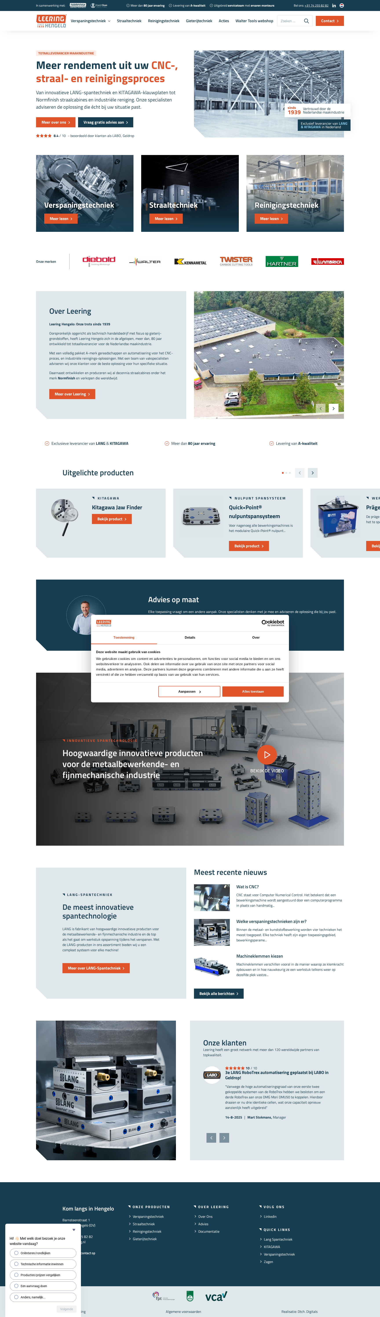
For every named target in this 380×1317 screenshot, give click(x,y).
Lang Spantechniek (278, 1239)
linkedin (270, 1216)
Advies (203, 1224)
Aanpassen (186, 691)
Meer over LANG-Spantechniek (94, 968)
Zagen (268, 1261)
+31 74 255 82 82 (317, 5)
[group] (99, 261)
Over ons (205, 1216)
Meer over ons (54, 122)
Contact (328, 21)
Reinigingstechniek (163, 20)
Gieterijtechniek (199, 20)
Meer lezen (59, 219)
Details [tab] (190, 638)
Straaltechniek (129, 20)
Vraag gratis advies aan (104, 122)
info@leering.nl (74, 1242)
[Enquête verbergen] (74, 1229)
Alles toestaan (253, 691)
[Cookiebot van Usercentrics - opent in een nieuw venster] (265, 623)
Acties (224, 20)
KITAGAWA (272, 1246)
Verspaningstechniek (88, 20)
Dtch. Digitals (308, 1311)
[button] (333, 408)
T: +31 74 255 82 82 (77, 1236)
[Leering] (51, 20)
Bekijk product (109, 519)
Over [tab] (256, 638)
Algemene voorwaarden (183, 1311)
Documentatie (208, 1231)
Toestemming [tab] (123, 638)
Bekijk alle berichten (216, 993)
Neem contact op (83, 1253)
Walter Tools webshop (254, 20)
